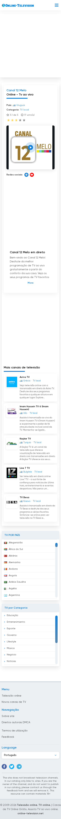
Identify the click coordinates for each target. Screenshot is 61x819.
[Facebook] (4, 766)
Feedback (8, 737)
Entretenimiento (16, 622)
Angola (13, 575)
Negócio (11, 655)
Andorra (13, 569)
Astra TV (25, 377)
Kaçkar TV (25, 439)
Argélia (13, 588)
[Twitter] (11, 766)
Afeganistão (16, 543)
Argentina (14, 595)
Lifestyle (11, 642)
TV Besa (24, 497)
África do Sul (16, 549)
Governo (12, 635)
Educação (12, 615)
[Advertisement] (30, 45)
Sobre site (8, 716)
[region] (30, 569)
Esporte (11, 628)
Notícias (11, 661)
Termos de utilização (15, 730)
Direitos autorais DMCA (16, 722)
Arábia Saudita (17, 582)
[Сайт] (26, 175)
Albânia (13, 556)
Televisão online (11, 696)
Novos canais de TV (14, 702)
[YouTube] (32, 175)
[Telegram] (19, 766)
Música (11, 648)
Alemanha (14, 562)
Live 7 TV (25, 468)
